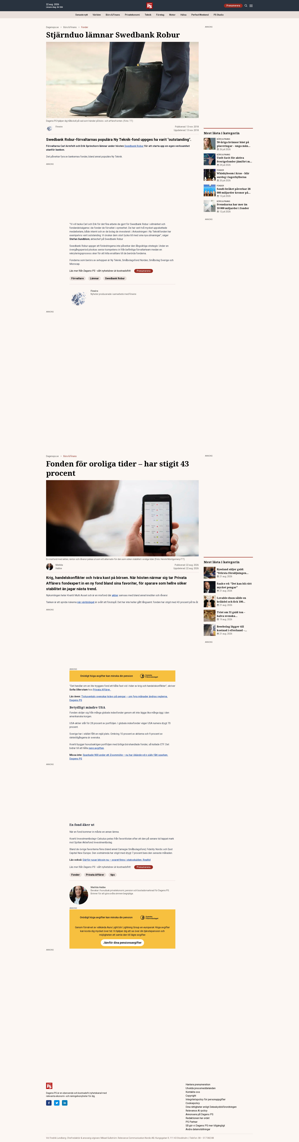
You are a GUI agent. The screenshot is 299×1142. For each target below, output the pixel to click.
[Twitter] (56, 1103)
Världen (97, 15)
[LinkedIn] (64, 1103)
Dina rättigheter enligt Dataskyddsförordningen (211, 1106)
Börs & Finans (113, 15)
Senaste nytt (81, 15)
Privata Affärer (95, 874)
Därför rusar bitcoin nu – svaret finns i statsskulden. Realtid (117, 859)
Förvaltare (77, 278)
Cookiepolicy (193, 1103)
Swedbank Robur (134, 146)
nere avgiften (96, 748)
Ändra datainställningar (198, 1129)
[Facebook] (49, 1103)
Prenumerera (233, 5)
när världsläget (85, 602)
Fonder (84, 27)
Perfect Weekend (200, 15)
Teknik (148, 15)
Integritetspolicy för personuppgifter (205, 1099)
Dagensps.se (52, 27)
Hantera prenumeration (198, 1084)
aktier (115, 595)
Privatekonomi (132, 15)
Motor (172, 15)
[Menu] (251, 6)
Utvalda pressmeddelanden (201, 1088)
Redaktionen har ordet (197, 1118)
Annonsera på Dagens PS (199, 1114)
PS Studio (219, 15)
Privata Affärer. (102, 689)
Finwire (94, 291)
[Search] (246, 6)
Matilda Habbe (98, 887)
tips (112, 874)
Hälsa (183, 15)
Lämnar (94, 278)
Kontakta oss (193, 1092)
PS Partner (191, 1121)
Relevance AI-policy (196, 1110)
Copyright (191, 1095)
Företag (160, 15)
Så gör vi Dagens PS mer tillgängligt (205, 1125)
